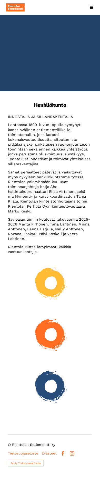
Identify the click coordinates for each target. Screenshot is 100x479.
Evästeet (49, 453)
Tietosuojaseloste (23, 453)
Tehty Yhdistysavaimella (26, 463)
